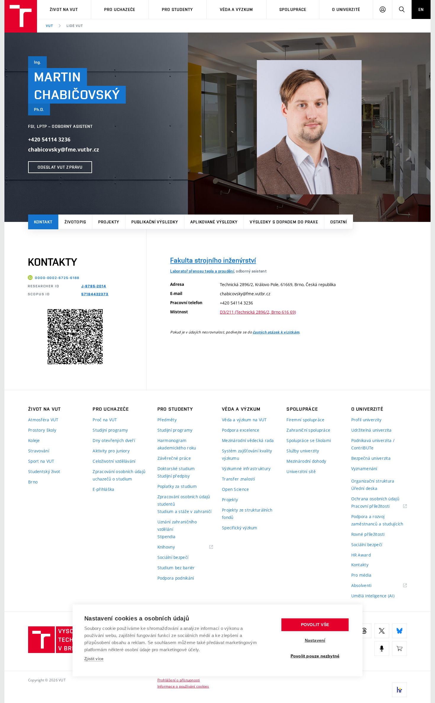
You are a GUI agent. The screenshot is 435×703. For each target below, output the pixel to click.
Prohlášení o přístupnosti (178, 680)
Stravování (38, 451)
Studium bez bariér (176, 567)
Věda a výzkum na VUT (244, 420)
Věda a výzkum (236, 9)
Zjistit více (94, 659)
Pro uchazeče (119, 9)
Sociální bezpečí (172, 557)
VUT (49, 26)
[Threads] (364, 630)
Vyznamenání (364, 468)
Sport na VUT (41, 461)
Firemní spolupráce (305, 420)
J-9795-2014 (93, 286)
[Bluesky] (399, 630)
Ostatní (338, 222)
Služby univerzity (302, 451)
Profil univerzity (366, 420)
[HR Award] (399, 689)
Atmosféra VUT (43, 420)
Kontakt (43, 222)
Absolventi (368, 585)
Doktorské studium (176, 468)
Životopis (75, 222)
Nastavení (315, 640)
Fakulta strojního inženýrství (213, 260)
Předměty (167, 420)
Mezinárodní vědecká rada (248, 440)
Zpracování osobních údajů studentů (183, 500)
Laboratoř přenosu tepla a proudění (202, 271)
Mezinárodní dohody (306, 461)
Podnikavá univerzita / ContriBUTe (372, 444)
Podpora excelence (241, 430)
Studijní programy (110, 430)
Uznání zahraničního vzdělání (177, 525)
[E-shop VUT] (399, 648)
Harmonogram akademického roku (176, 444)
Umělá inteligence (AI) (372, 596)
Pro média (361, 575)
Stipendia (166, 536)
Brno (33, 482)
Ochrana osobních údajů (375, 499)
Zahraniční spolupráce (308, 430)
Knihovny (173, 547)
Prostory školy (42, 430)
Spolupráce (292, 9)
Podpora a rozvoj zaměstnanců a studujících (377, 520)
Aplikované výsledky (214, 222)
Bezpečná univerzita (371, 458)
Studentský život (44, 471)
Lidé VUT (75, 26)
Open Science (235, 489)
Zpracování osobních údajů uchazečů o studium (119, 475)
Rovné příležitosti (368, 534)
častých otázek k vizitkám (276, 332)
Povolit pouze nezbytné (315, 656)
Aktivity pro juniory (111, 451)
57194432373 (95, 294)
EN (421, 9)
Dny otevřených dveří (114, 440)
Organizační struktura (372, 481)
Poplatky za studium (177, 486)
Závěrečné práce (174, 458)
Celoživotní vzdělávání (114, 461)
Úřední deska (364, 488)
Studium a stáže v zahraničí (184, 511)
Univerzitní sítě (300, 471)
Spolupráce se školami (308, 440)
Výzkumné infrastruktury (246, 468)
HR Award (361, 555)
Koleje (34, 440)
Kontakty (359, 564)
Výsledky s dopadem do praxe (284, 222)
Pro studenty (177, 9)
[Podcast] (381, 648)
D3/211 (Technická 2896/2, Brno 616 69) (258, 312)
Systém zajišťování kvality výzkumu (247, 454)
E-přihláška (103, 489)
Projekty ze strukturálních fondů (247, 513)
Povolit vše (315, 625)
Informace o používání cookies (183, 686)
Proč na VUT (105, 420)
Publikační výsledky (154, 222)
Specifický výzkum (239, 528)
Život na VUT (64, 9)
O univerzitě (346, 9)
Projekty (108, 222)
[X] (381, 630)
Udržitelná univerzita (371, 430)
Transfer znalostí (238, 479)
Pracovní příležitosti (378, 506)
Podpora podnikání (175, 578)
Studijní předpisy (173, 476)
